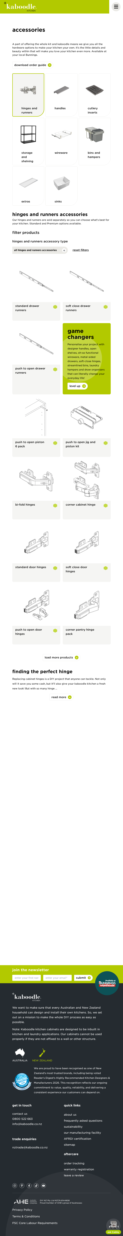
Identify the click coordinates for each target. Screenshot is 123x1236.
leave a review (74, 1175)
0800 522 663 (22, 1118)
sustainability (73, 1126)
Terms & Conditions (26, 1216)
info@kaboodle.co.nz (27, 1124)
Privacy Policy (22, 1209)
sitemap (69, 1144)
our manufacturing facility (82, 1132)
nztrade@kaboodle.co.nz (30, 1147)
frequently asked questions (83, 1120)
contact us (19, 1113)
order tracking (74, 1163)
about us (70, 1114)
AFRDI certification (77, 1138)
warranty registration (79, 1169)
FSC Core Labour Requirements (34, 1223)
